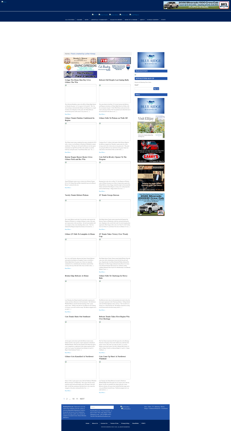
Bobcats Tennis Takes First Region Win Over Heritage (114, 317)
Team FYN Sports (116, 20)
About (142, 20)
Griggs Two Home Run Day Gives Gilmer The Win (78, 81)
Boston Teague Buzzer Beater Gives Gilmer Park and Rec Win (78, 158)
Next (82, 399)
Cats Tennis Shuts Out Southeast (77, 316)
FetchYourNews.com (95, 411)
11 (77, 399)
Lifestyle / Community (99, 20)
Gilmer (79, 20)
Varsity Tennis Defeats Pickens (77, 195)
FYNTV (163, 20)
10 (73, 399)
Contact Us (104, 423)
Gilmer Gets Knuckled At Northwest (79, 356)
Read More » (68, 114)
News (86, 20)
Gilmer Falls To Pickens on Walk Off (113, 118)
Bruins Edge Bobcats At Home (77, 275)
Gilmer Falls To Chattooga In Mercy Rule (113, 276)
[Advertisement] (115, 36)
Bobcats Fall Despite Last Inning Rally (114, 80)
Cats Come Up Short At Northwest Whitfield (112, 357)
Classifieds (135, 423)
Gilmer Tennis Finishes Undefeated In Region (79, 119)
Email (137, 85)
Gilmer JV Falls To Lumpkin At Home (80, 234)
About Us (95, 423)
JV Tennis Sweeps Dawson (109, 195)
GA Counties (69, 20)
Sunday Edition (153, 20)
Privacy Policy (125, 423)
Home (67, 54)
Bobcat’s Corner (131, 20)
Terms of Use (114, 423)
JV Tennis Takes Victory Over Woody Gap (113, 235)
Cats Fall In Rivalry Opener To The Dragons (113, 158)
